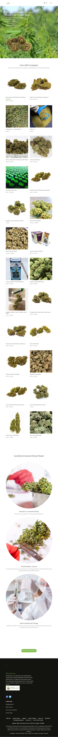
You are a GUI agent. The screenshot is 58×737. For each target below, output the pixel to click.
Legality (24, 718)
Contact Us (28, 720)
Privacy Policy (9, 713)
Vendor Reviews (32, 718)
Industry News (16, 718)
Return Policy (9, 707)
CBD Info (8, 718)
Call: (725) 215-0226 (38, 720)
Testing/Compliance (18, 720)
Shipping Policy (10, 704)
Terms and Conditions (11, 710)
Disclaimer (47, 718)
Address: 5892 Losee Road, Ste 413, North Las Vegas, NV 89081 (28, 723)
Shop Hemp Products (13, 31)
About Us (40, 718)
